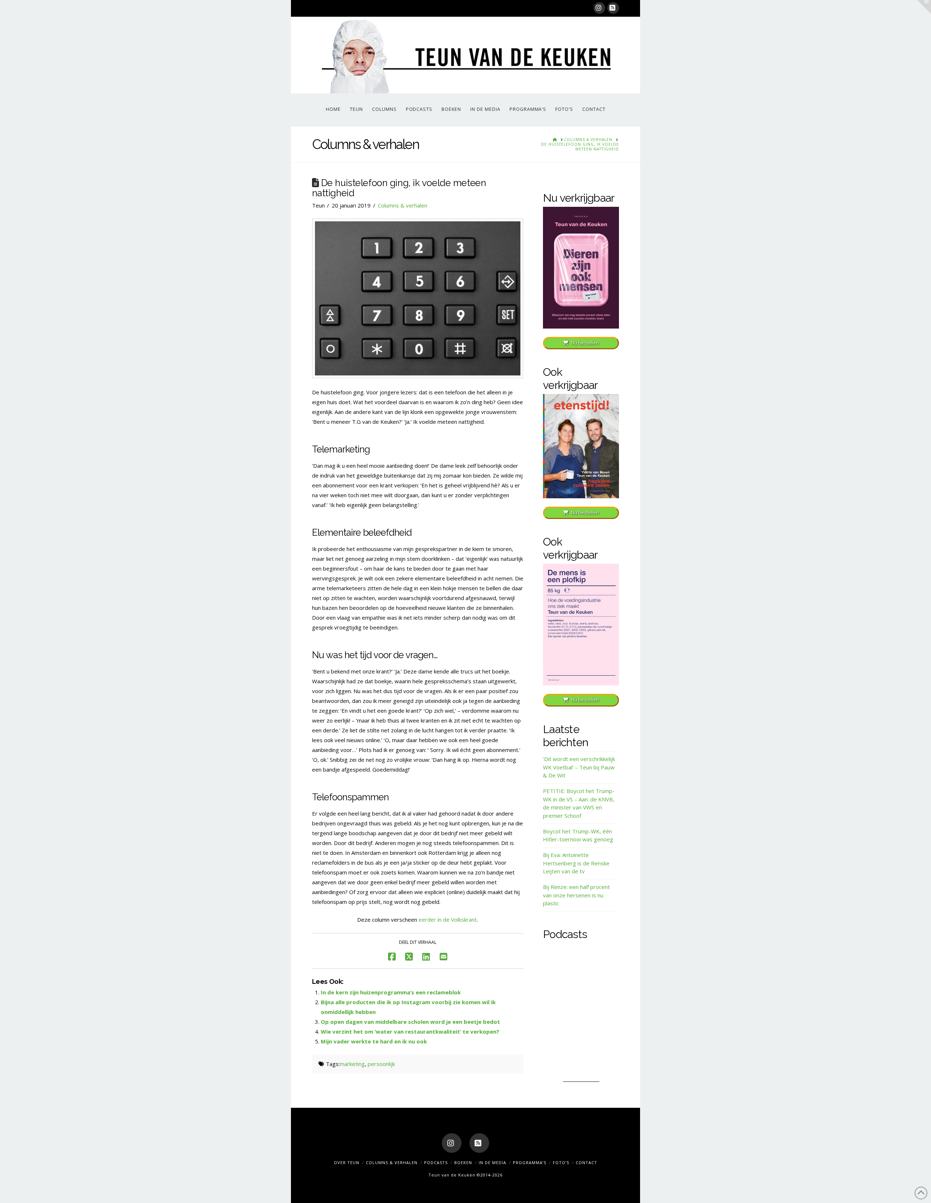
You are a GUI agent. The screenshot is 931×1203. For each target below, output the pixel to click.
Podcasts (436, 1162)
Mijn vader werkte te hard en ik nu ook (374, 1041)
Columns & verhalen (402, 205)
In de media (492, 1162)
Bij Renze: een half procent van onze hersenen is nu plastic (576, 895)
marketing (352, 1063)
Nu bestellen (585, 342)
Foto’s (561, 1162)
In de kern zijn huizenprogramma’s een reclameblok (391, 992)
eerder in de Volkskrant (448, 919)
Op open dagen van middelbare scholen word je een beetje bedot (410, 1021)
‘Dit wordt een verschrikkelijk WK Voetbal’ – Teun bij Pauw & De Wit (579, 767)
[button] (924, 7)
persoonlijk (381, 1063)
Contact (586, 1162)
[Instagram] (599, 8)
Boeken (463, 1162)
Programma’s (529, 1162)
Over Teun (346, 1162)
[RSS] (613, 8)
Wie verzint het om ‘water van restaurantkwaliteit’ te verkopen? (410, 1031)
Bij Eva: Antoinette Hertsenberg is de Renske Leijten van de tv (576, 863)
